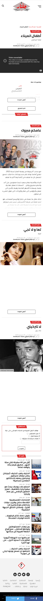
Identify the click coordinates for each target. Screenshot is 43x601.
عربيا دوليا (34, 586)
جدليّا (25, 586)
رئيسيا (38, 580)
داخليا (5, 580)
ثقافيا (14, 583)
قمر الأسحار (32, 27)
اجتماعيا (13, 580)
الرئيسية (39, 27)
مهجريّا (33, 583)
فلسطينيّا (23, 583)
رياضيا (7, 583)
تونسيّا (30, 580)
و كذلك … (17, 586)
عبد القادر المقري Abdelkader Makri (24, 46)
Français (6, 586)
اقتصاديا (22, 580)
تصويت (21, 448)
